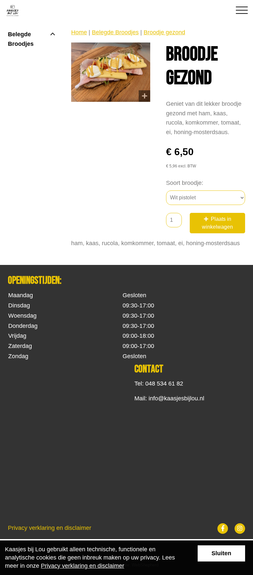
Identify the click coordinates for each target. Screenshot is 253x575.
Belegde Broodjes (21, 39)
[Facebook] (222, 528)
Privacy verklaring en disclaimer (49, 528)
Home (79, 32)
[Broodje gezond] (110, 72)
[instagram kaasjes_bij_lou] (240, 528)
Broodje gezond (164, 32)
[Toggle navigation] (242, 9)
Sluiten (221, 553)
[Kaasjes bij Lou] (54, 10)
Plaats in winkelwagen (217, 223)
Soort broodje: (184, 183)
